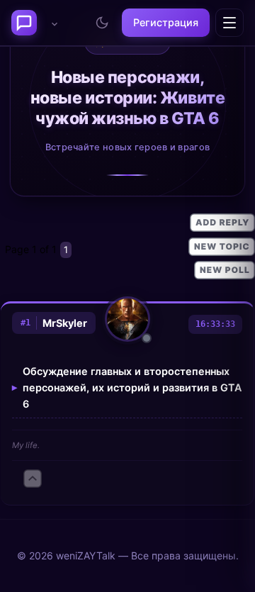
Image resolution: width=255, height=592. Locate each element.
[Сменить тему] (102, 23)
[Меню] (229, 23)
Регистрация (165, 22)
